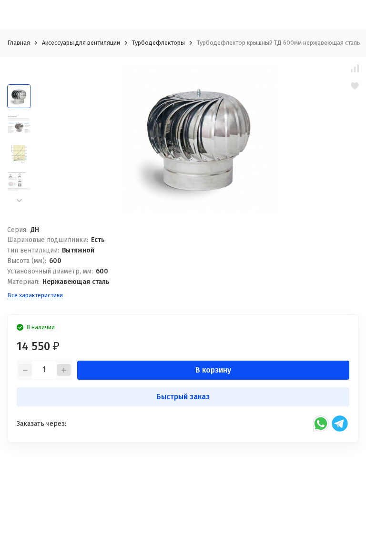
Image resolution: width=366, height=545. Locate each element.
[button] (19, 200)
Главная (18, 42)
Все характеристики (35, 295)
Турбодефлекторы (158, 42)
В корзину (213, 369)
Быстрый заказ (183, 396)
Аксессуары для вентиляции (81, 42)
